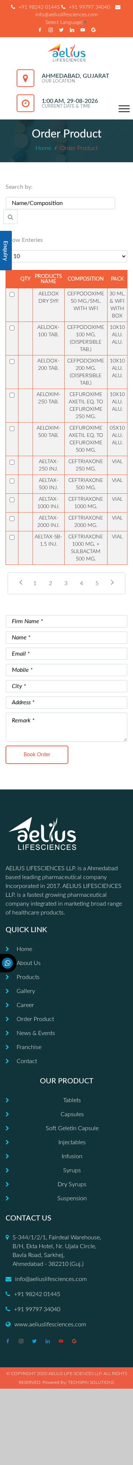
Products (28, 977)
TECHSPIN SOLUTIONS (91, 1382)
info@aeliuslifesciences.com (51, 1279)
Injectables (72, 1142)
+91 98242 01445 (39, 7)
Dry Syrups (72, 1184)
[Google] (93, 30)
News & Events (36, 1033)
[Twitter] (61, 30)
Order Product (35, 1019)
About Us (29, 963)
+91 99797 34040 (89, 7)
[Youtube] (83, 30)
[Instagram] (50, 30)
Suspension (72, 1198)
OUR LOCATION (58, 81)
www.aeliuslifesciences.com (50, 1324)
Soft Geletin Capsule (72, 1128)
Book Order (37, 754)
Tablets (72, 1100)
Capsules (72, 1114)
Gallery (26, 991)
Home (43, 148)
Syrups (72, 1170)
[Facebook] (40, 30)
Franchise (29, 1047)
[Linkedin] (72, 30)
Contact (27, 1061)
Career (25, 1005)
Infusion (72, 1156)
